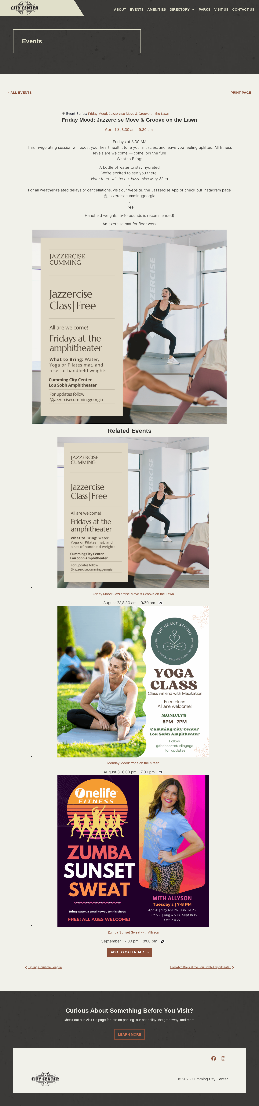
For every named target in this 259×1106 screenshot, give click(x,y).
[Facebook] (213, 1058)
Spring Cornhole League (45, 967)
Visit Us (221, 9)
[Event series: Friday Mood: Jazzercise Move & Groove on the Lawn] (160, 603)
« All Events (20, 92)
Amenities (156, 9)
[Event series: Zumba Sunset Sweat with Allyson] (162, 941)
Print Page (241, 92)
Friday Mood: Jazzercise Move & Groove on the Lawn (133, 594)
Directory (180, 9)
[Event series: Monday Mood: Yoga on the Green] (160, 772)
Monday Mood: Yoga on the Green (133, 763)
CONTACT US (243, 9)
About (120, 9)
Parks (204, 9)
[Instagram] (223, 1058)
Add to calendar (128, 952)
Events (137, 9)
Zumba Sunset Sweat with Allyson (133, 932)
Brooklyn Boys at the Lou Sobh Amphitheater (200, 967)
